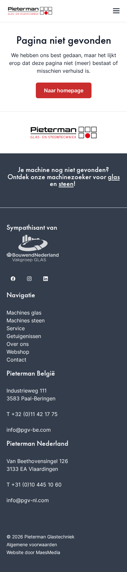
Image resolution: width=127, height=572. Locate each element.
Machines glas (24, 312)
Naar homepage (63, 90)
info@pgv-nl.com (28, 500)
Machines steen (26, 320)
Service (16, 328)
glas (114, 177)
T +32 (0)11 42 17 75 (32, 414)
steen (66, 183)
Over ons (18, 344)
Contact (16, 359)
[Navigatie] (116, 11)
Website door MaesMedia (33, 552)
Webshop (18, 351)
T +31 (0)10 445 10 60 (34, 484)
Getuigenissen (24, 336)
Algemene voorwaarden (32, 544)
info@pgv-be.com (29, 429)
